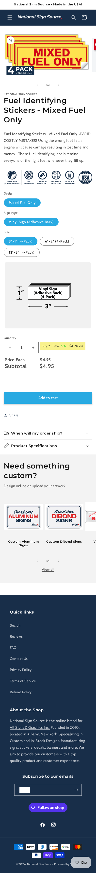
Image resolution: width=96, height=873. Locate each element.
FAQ (13, 647)
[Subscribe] (76, 790)
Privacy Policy (21, 669)
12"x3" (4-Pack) (21, 252)
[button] (9, 17)
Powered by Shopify (67, 864)
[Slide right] (58, 85)
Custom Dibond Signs (64, 541)
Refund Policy (21, 692)
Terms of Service (23, 681)
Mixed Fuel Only (22, 202)
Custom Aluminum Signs (23, 543)
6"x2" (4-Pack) (57, 241)
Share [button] (13, 415)
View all (48, 569)
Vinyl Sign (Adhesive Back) (31, 222)
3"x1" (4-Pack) (20, 241)
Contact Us (19, 658)
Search (15, 625)
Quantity (10, 338)
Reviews (16, 636)
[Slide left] (37, 85)
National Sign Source (40, 864)
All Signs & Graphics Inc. (30, 727)
